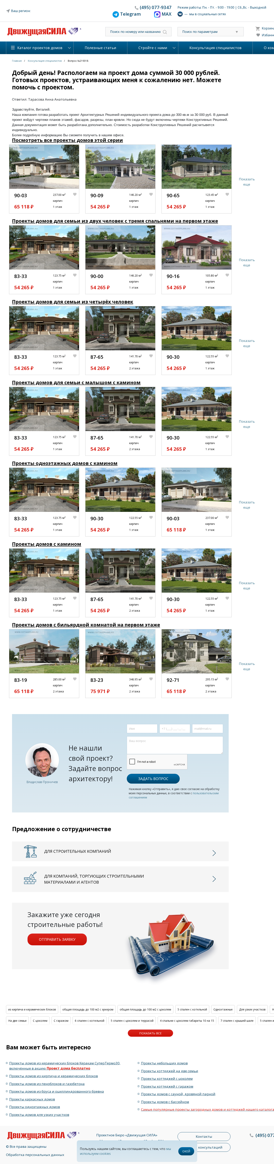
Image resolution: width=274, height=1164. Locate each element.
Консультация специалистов (215, 47)
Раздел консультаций (204, 1147)
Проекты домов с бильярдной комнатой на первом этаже (86, 624)
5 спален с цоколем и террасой (132, 1021)
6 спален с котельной (89, 1021)
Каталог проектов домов (39, 47)
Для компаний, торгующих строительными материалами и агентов (94, 879)
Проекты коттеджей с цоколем (167, 1078)
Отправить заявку (57, 939)
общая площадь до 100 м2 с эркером (87, 1009)
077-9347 (156, 7)
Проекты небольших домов (164, 1063)
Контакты (204, 1136)
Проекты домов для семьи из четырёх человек (72, 301)
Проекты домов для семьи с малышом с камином (76, 382)
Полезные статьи (100, 47)
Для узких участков (252, 1009)
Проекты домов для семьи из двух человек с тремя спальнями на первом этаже (115, 220)
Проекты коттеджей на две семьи (169, 1071)
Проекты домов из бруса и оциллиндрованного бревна (56, 1091)
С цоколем (40, 1021)
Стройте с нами (152, 47)
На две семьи (17, 1021)
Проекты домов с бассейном (165, 1101)
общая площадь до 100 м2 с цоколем (145, 1009)
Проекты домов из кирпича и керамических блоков (53, 1076)
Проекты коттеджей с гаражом (167, 1086)
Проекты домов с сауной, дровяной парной (178, 1094)
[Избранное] (76, 201)
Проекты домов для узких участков (39, 1114)
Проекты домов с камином (46, 544)
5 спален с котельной (192, 1009)
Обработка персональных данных (35, 1154)
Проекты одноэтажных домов (34, 1106)
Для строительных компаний (77, 851)
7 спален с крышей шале (237, 1021)
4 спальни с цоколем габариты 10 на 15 (187, 1021)
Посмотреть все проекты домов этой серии (67, 140)
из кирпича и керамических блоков (32, 1009)
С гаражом (61, 1021)
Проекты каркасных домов (32, 1099)
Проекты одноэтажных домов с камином (65, 463)
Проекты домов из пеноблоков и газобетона (47, 1083)
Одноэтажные (223, 1009)
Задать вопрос (153, 778)
